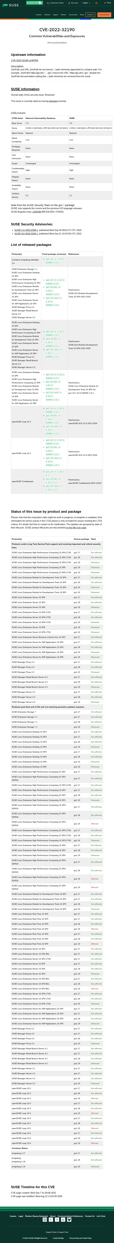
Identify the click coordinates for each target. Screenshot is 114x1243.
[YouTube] (45, 1220)
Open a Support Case (60, 1232)
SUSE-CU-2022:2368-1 (26, 230)
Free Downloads (104, 15)
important (53, 101)
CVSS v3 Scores (18, 113)
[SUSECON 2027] (34, 3)
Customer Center (57, 3)
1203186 (36, 212)
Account (74, 3)
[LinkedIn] (63, 1220)
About (52, 1216)
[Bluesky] (69, 1220)
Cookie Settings (58, 1238)
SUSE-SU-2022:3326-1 (26, 233)
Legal (20, 1216)
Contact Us (90, 15)
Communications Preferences (70, 1216)
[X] (57, 1220)
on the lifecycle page (76, 527)
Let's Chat (101, 1216)
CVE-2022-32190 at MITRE (24, 60)
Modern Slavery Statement (36, 1216)
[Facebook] (51, 1220)
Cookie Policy (86, 1238)
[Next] (64, 43)
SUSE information (25, 89)
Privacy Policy (74, 1238)
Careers (13, 1216)
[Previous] (51, 43)
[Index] (58, 43)
